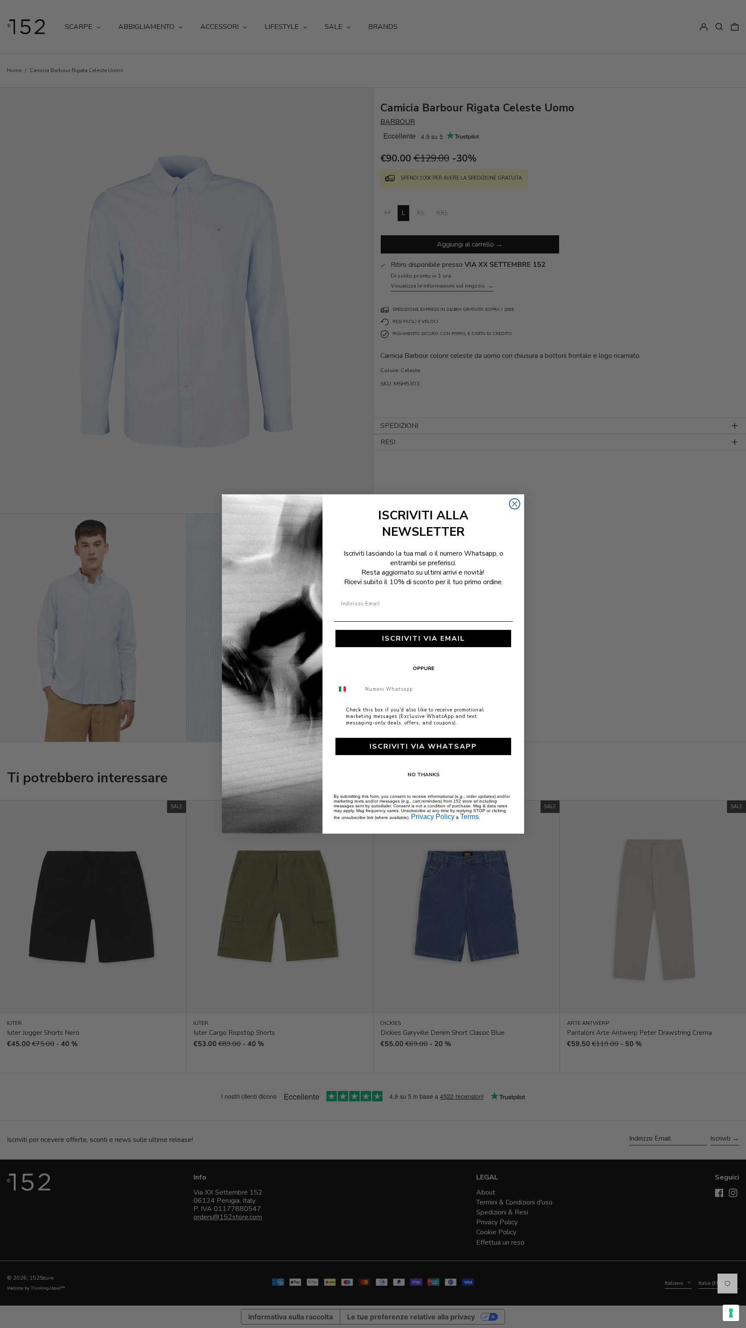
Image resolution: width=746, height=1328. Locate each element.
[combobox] (347, 689)
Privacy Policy (433, 816)
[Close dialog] (514, 504)
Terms (469, 816)
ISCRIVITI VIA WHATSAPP (423, 746)
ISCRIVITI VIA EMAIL (423, 638)
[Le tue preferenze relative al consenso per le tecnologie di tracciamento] (731, 1313)
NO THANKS (423, 774)
